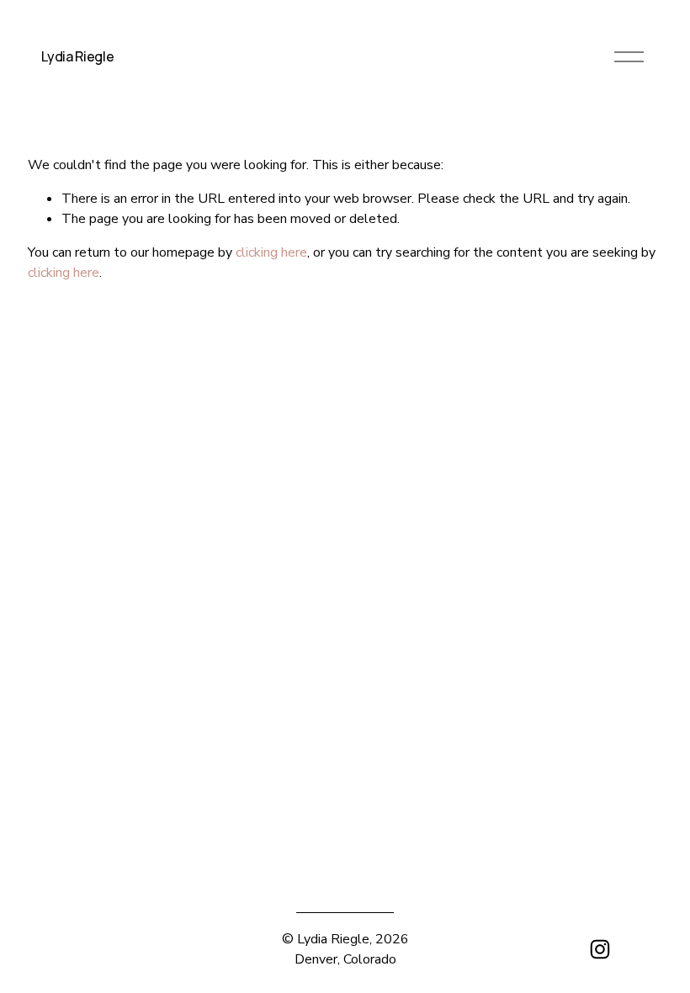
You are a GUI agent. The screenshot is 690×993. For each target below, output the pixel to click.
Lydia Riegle (77, 56)
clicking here (271, 252)
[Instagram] (600, 949)
